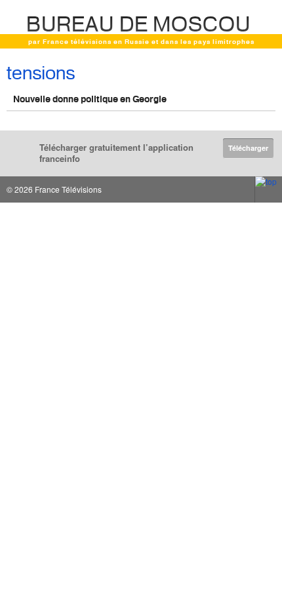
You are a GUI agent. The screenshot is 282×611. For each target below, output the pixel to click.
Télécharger (248, 148)
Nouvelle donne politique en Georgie (90, 98)
